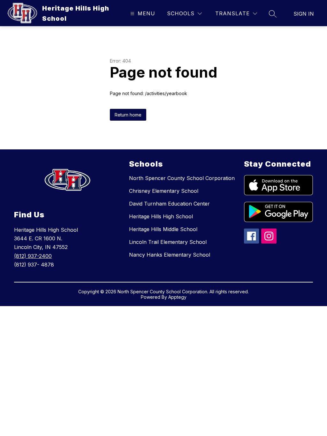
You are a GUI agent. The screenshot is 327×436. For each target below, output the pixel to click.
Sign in (303, 14)
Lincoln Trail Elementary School (168, 242)
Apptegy (177, 297)
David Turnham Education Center (169, 203)
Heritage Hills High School (161, 216)
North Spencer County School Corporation (182, 178)
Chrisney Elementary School (163, 191)
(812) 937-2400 (33, 256)
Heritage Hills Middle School (163, 229)
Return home (128, 114)
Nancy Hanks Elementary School (169, 255)
